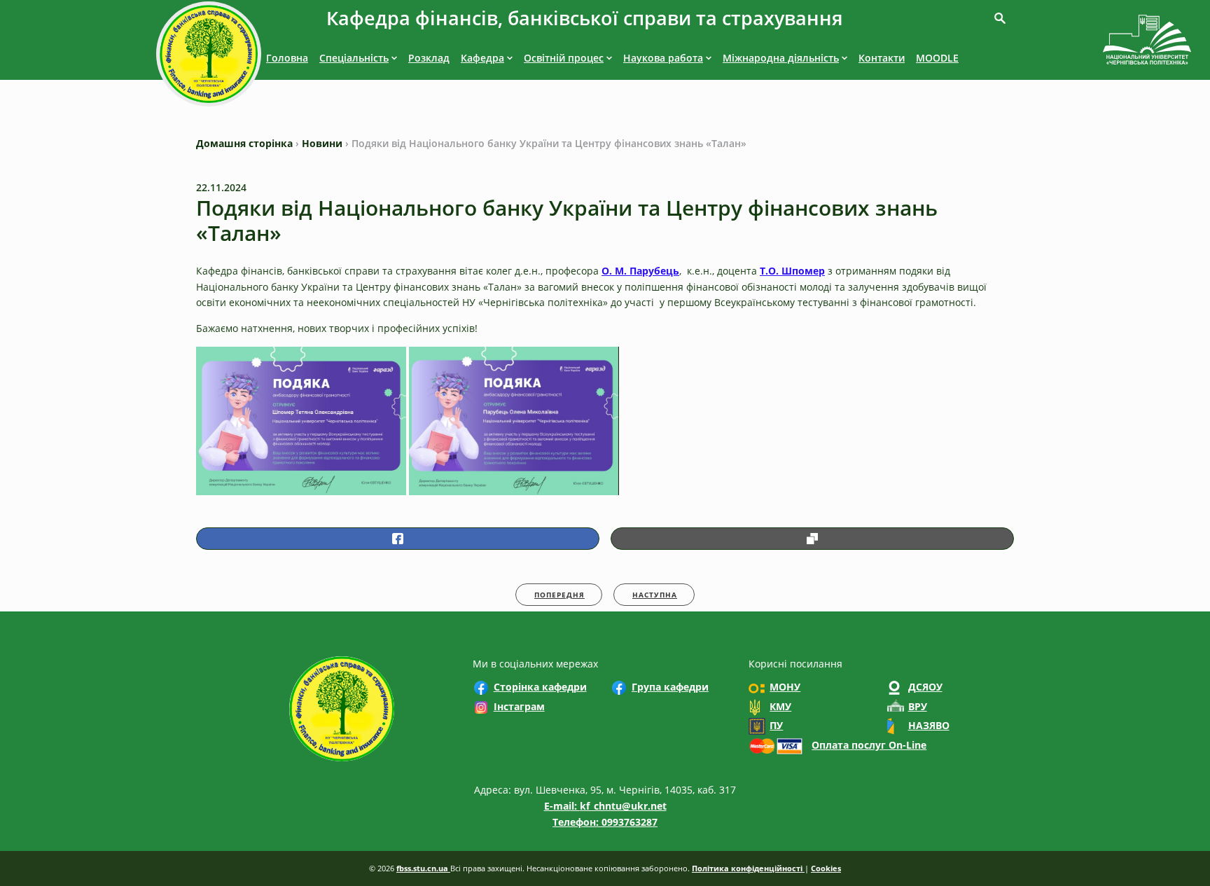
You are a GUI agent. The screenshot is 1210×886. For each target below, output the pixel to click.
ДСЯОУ (925, 686)
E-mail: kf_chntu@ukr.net (605, 805)
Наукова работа (663, 57)
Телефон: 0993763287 (605, 822)
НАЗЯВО (929, 725)
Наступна (654, 595)
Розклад (429, 57)
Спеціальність (354, 57)
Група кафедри (670, 686)
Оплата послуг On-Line (869, 745)
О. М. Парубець (640, 270)
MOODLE (937, 57)
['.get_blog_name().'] (1147, 42)
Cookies (826, 868)
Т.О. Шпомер (792, 270)
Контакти (881, 57)
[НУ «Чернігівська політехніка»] (208, 56)
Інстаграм (519, 706)
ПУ (776, 725)
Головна (287, 57)
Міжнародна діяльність (781, 57)
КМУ (780, 706)
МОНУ (785, 686)
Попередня (559, 595)
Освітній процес (564, 57)
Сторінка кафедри (540, 686)
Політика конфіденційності (748, 868)
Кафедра (482, 57)
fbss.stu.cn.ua (423, 868)
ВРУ (917, 706)
